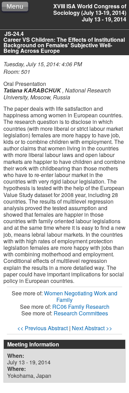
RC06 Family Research (80, 307)
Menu (15, 6)
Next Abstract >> (92, 328)
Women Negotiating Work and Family (80, 296)
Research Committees (81, 313)
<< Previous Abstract (42, 328)
